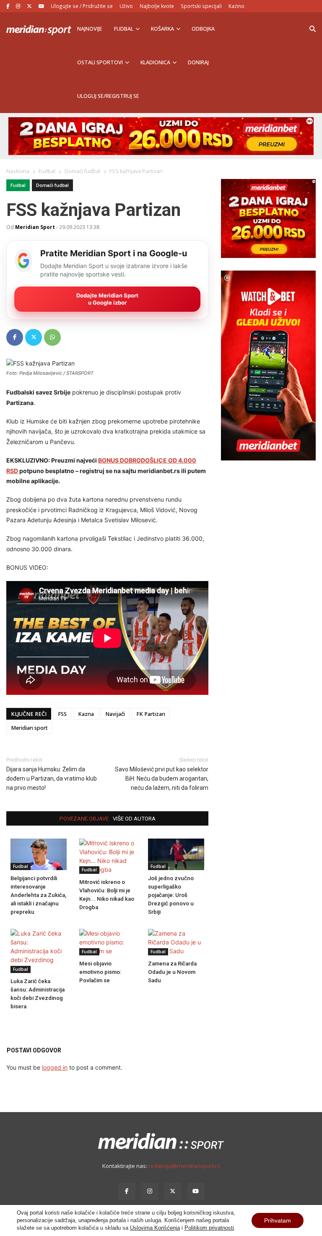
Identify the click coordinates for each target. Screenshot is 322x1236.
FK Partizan (150, 714)
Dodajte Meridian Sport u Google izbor (107, 299)
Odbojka (203, 28)
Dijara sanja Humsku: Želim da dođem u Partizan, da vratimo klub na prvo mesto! (51, 778)
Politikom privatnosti (209, 1228)
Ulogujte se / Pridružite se (82, 6)
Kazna (86, 714)
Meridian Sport (35, 227)
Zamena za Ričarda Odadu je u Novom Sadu (172, 972)
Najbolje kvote (157, 6)
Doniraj (198, 62)
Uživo (126, 6)
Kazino (236, 6)
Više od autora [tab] (134, 818)
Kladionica (155, 62)
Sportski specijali (201, 6)
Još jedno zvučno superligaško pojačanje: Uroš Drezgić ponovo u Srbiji (171, 895)
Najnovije (89, 28)
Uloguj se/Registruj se (108, 96)
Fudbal (123, 28)
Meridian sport (29, 727)
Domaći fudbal (52, 185)
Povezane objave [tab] (84, 818)
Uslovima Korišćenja (155, 1228)
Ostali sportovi (100, 62)
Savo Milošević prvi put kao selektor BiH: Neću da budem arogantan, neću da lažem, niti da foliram (161, 778)
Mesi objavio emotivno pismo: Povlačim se (100, 972)
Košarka (162, 28)
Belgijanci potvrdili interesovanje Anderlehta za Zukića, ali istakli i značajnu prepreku (38, 895)
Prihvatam (277, 1220)
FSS (62, 714)
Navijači (115, 714)
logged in (55, 1067)
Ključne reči (29, 714)
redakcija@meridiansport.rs (184, 1166)
